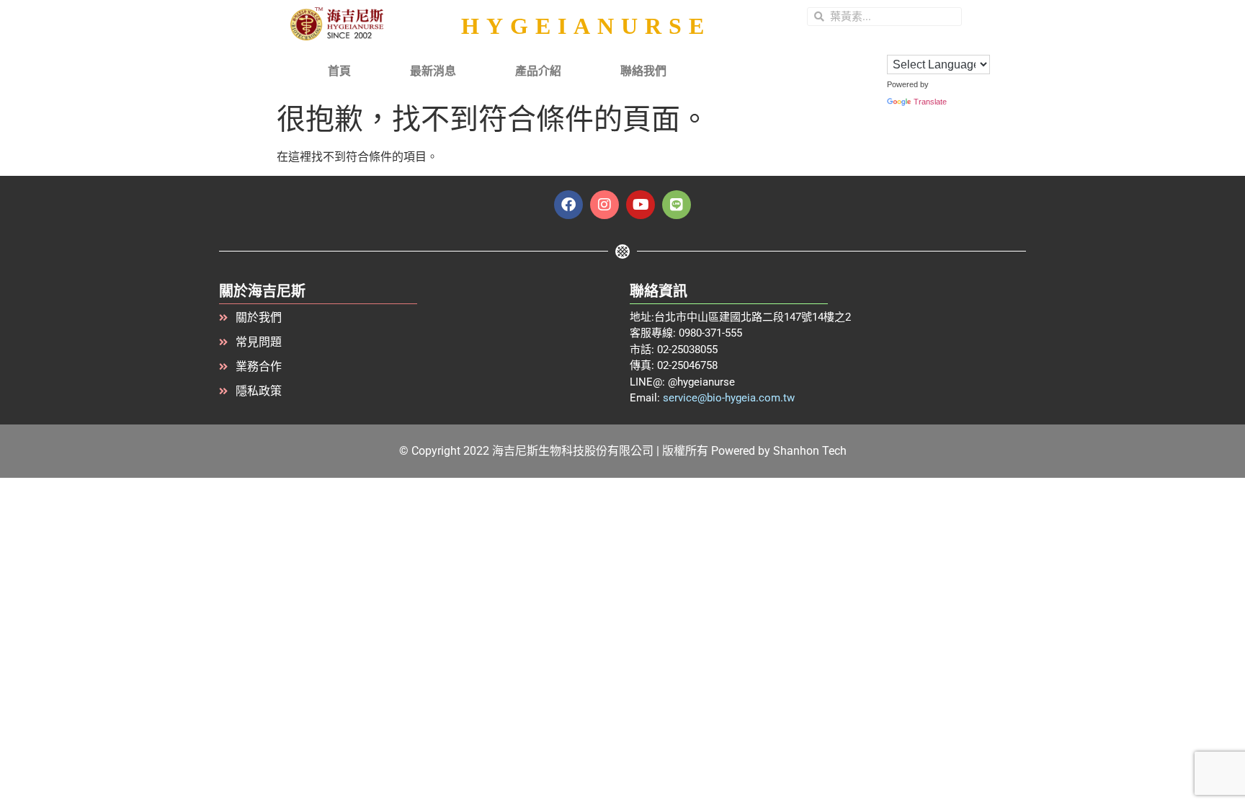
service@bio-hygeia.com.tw (729, 397)
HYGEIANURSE (586, 26)
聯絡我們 (643, 71)
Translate (930, 101)
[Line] (676, 204)
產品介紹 (538, 71)
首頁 (339, 71)
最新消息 (433, 71)
